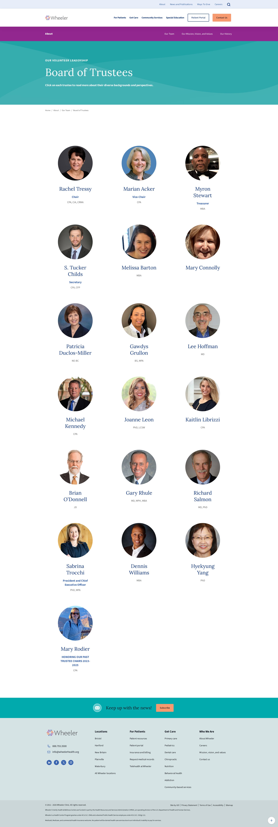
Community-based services (178, 787)
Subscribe (165, 707)
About (162, 4)
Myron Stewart (202, 192)
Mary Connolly (203, 267)
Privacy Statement (189, 805)
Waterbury (100, 766)
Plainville (99, 759)
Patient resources (138, 738)
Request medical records (142, 759)
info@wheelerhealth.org (65, 752)
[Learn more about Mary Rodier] (75, 623)
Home (47, 110)
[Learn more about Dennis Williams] (139, 540)
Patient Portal (198, 17)
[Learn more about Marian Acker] (139, 163)
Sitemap (229, 805)
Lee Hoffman (203, 346)
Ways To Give (203, 4)
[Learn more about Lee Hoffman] (202, 320)
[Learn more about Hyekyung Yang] (202, 540)
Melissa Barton (139, 267)
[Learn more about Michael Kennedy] (75, 394)
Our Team (169, 33)
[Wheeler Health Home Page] (56, 18)
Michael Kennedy (75, 422)
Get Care (133, 17)
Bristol (98, 738)
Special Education (175, 17)
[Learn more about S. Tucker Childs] (75, 242)
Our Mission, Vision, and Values (197, 33)
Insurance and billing (140, 752)
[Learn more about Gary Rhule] (139, 467)
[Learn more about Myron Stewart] (202, 163)
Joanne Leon (139, 419)
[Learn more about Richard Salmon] (202, 467)
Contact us (204, 759)
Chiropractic (171, 759)
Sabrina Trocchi (75, 569)
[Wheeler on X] (63, 762)
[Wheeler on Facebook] (56, 762)
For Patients (120, 17)
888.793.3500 (59, 746)
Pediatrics (170, 745)
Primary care (171, 738)
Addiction (169, 780)
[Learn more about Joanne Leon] (139, 394)
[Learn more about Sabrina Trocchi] (75, 540)
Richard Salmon (203, 496)
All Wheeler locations (105, 773)
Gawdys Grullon (139, 349)
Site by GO (174, 805)
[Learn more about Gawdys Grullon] (139, 320)
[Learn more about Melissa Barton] (139, 242)
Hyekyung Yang (202, 569)
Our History (226, 33)
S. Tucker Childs (75, 270)
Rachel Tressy (75, 189)
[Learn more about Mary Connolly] (202, 242)
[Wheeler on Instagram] (70, 762)
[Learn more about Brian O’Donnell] (75, 467)
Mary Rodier (75, 649)
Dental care (170, 752)
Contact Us (221, 17)
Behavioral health (173, 773)
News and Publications (181, 4)
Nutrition (169, 766)
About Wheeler (206, 738)
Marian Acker (139, 189)
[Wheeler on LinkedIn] (49, 762)
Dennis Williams (139, 569)
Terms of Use (205, 805)
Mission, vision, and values (212, 752)
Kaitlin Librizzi (202, 419)
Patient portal (136, 745)
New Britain (100, 752)
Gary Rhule (139, 493)
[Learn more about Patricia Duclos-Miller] (75, 320)
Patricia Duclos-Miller (75, 349)
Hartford (99, 745)
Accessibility (218, 805)
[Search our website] (229, 4)
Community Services (152, 17)
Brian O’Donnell (75, 496)
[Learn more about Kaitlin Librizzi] (202, 394)
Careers (218, 4)
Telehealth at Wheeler (140, 766)
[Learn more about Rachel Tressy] (75, 163)
